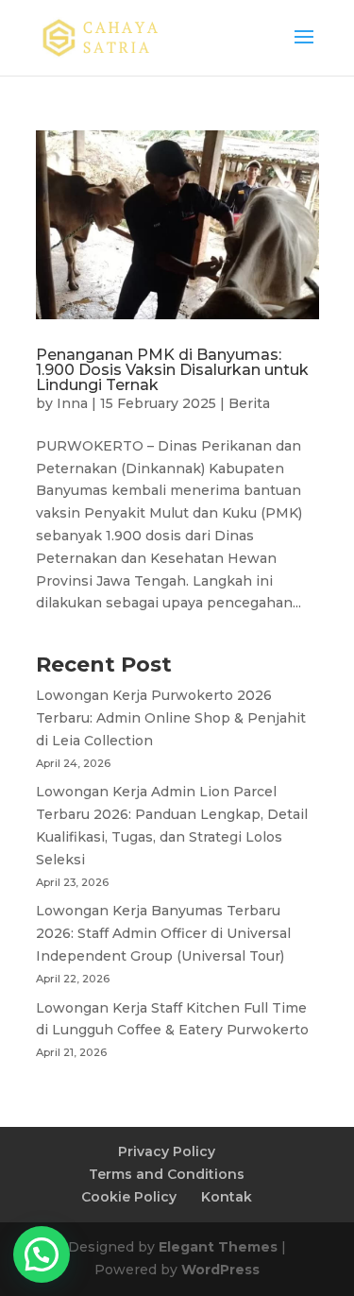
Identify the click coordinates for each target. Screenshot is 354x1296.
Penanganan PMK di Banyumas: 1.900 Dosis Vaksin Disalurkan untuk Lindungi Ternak (172, 370)
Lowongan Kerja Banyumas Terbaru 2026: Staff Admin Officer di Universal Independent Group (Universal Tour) (163, 933)
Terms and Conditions (166, 1174)
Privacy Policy (166, 1151)
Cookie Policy (129, 1196)
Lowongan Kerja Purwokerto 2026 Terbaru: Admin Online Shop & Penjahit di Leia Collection (171, 718)
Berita (249, 403)
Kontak (226, 1196)
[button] (41, 1254)
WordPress (220, 1269)
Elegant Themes (218, 1246)
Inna (72, 403)
